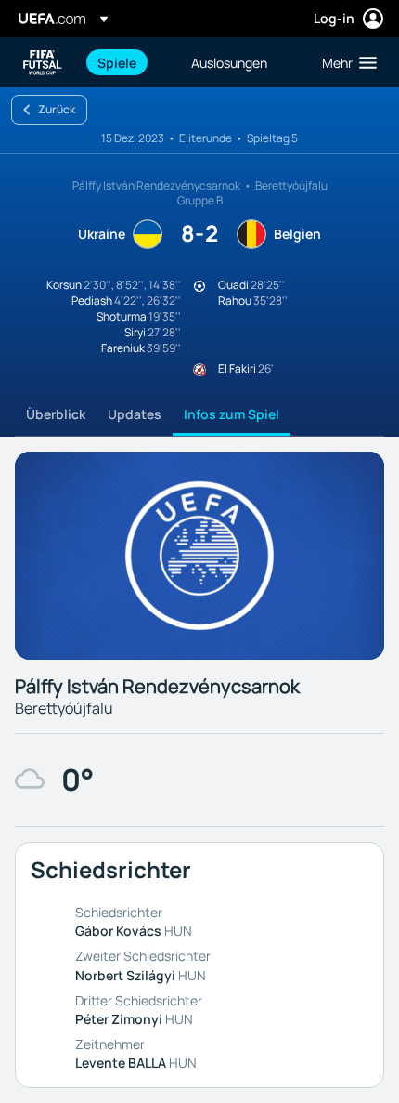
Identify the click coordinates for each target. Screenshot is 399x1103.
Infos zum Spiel (231, 414)
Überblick (55, 414)
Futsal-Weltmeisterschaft (43, 62)
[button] (345, 62)
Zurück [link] (56, 109)
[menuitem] (128, 62)
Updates (134, 414)
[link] (116, 62)
